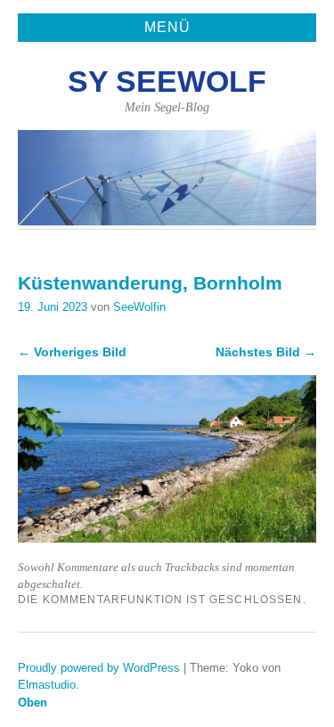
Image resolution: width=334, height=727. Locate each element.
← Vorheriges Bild (72, 352)
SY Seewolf (167, 81)
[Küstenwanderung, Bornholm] (167, 537)
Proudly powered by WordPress (99, 667)
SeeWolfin (139, 307)
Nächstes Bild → (266, 352)
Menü (167, 27)
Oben (32, 702)
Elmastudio (47, 684)
